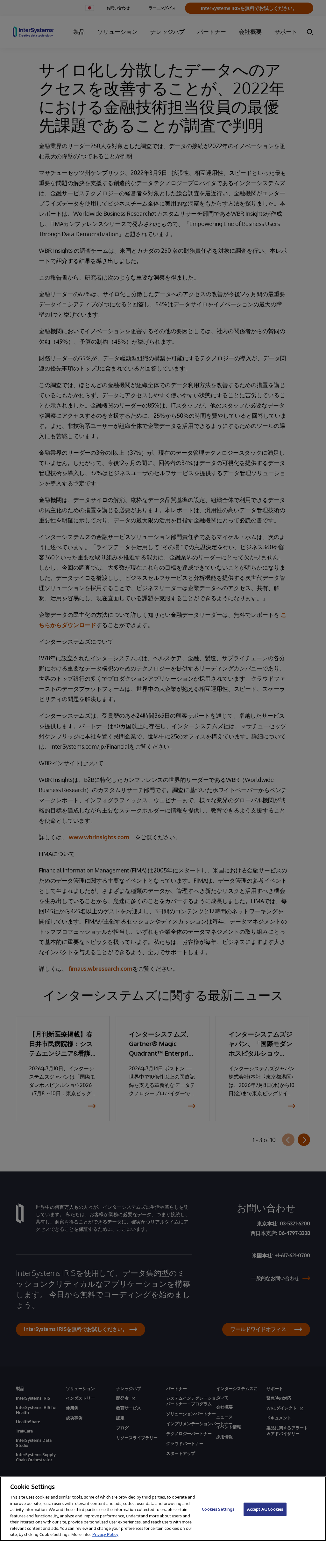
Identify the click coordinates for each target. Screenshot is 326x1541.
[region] (163, 1509)
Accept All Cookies (265, 1509)
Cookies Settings (218, 1509)
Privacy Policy (105, 1534)
